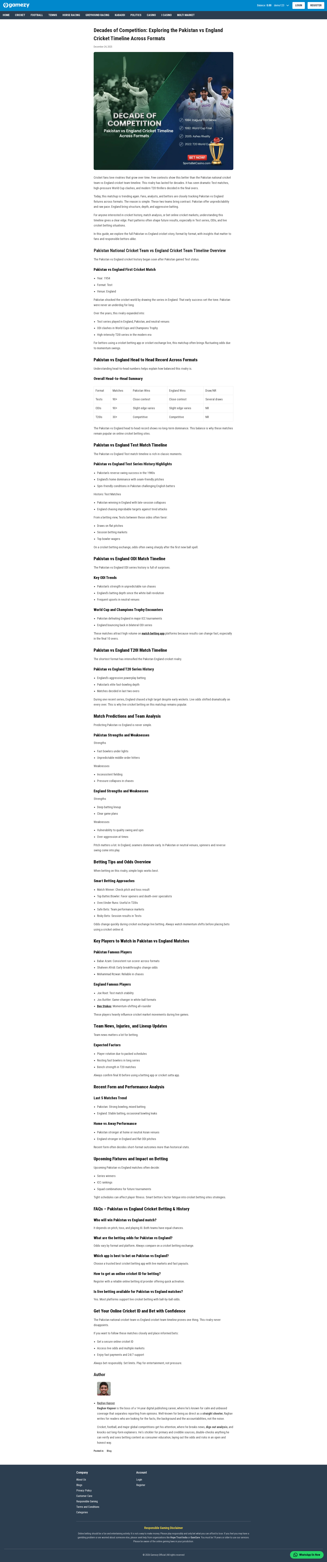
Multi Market (186, 15)
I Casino (166, 15)
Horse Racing (71, 15)
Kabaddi (120, 15)
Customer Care (84, 1496)
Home (6, 15)
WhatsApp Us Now (309, 1554)
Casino (151, 15)
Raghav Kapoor (106, 1403)
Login (139, 1479)
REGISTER (316, 5)
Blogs (79, 1485)
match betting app (153, 633)
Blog (109, 1451)
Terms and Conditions (87, 1506)
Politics (135, 15)
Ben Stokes (104, 1006)
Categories (82, 1512)
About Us (81, 1479)
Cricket (20, 15)
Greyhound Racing (97, 15)
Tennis (52, 15)
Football (37, 15)
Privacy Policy (84, 1490)
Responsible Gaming (87, 1501)
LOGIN (298, 5)
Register (140, 1485)
